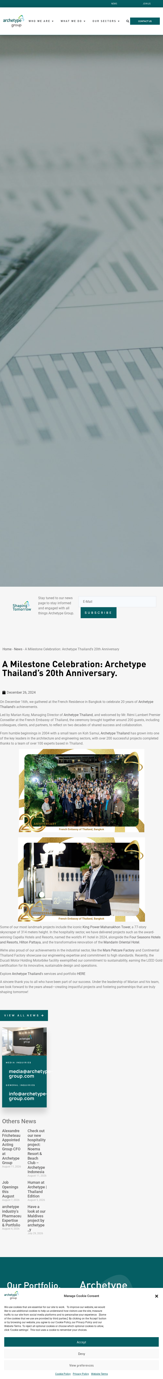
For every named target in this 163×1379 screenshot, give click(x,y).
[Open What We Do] (84, 21)
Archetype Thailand (78, 715)
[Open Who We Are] (52, 21)
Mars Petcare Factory (119, 950)
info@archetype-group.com (28, 1096)
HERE (80, 974)
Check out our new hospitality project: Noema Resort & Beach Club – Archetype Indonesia (37, 1151)
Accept (81, 1342)
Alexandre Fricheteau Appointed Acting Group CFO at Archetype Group (11, 1147)
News (18, 649)
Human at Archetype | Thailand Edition (37, 1189)
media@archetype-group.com (31, 1073)
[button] (157, 1296)
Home (7, 649)
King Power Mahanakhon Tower (106, 927)
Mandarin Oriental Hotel (121, 942)
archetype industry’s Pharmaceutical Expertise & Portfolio (15, 1215)
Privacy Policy (81, 1373)
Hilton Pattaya (30, 942)
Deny (81, 1354)
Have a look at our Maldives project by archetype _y (36, 1218)
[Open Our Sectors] (118, 21)
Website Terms (99, 1373)
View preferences (81, 1365)
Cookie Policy (63, 1373)
